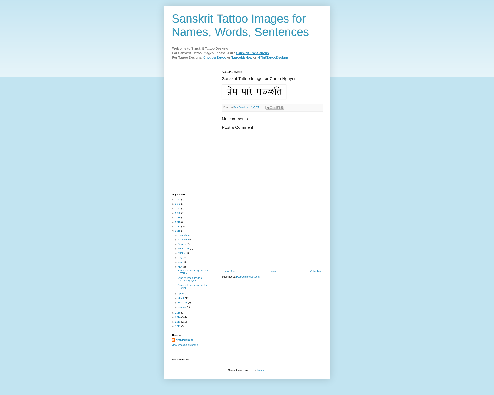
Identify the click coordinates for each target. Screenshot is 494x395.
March (181, 298)
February (183, 302)
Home (273, 271)
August (182, 253)
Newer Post (229, 271)
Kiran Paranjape (184, 340)
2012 (178, 326)
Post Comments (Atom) (248, 276)
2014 (178, 317)
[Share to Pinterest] (282, 108)
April (180, 293)
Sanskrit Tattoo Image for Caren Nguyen (190, 279)
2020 (178, 213)
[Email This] (267, 108)
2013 (178, 322)
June (181, 262)
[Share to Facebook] (278, 108)
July (180, 257)
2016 (178, 231)
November (183, 239)
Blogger (261, 370)
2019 (178, 217)
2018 (178, 222)
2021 (178, 208)
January (182, 307)
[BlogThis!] (271, 108)
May (180, 266)
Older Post (315, 271)
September (184, 248)
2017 (178, 226)
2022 (178, 204)
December (183, 235)
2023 (178, 199)
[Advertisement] (272, 241)
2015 (178, 312)
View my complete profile (185, 345)
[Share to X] (275, 108)
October (182, 244)
